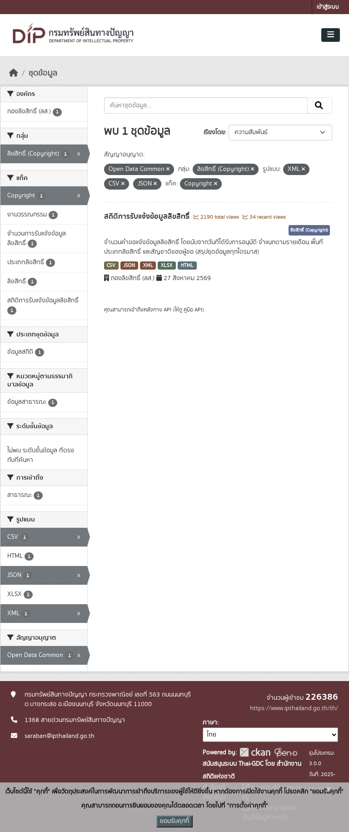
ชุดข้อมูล (43, 73)
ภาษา (210, 722)
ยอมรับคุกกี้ (174, 821)
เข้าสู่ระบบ (328, 7)
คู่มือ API (193, 310)
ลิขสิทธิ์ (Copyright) (309, 230)
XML (148, 265)
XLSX (167, 265)
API (167, 310)
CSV (111, 265)
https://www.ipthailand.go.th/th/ (294, 708)
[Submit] (319, 105)
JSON (129, 265)
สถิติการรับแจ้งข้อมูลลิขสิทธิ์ (147, 216)
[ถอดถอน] (168, 169)
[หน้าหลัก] (13, 73)
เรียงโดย (214, 132)
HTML (187, 265)
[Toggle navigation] (330, 35)
